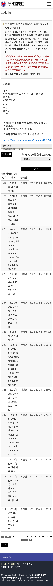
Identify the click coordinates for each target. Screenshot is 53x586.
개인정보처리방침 (8, 564)
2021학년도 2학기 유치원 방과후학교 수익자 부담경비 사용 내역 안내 (13, 490)
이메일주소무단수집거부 (10, 567)
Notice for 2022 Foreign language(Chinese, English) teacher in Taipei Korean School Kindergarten (13, 249)
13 (22, 536)
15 (30, 536)
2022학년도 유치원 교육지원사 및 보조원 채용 (13, 519)
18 (43, 536)
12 (18, 536)
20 (50, 536)
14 (26, 536)
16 (34, 536)
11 (14, 536)
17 (39, 536)
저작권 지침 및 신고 (24, 564)
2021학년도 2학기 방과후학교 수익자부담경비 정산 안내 (13, 286)
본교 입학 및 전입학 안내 (13, 187)
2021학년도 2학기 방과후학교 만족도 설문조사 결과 (13, 399)
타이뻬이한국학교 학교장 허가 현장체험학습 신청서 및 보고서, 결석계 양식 (13, 210)
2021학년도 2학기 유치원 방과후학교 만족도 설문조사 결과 (13, 315)
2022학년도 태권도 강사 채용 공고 (13, 465)
